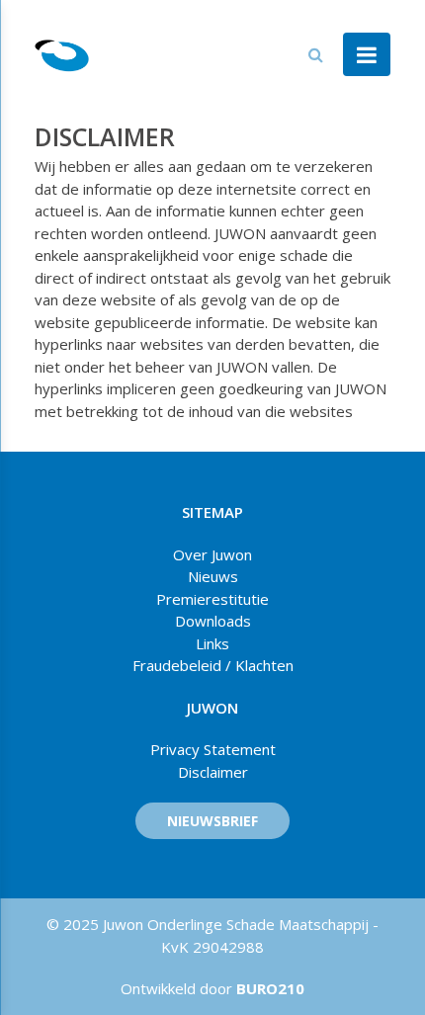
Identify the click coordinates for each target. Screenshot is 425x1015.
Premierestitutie (212, 599)
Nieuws (213, 576)
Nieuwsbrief (212, 820)
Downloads (213, 621)
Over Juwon (212, 554)
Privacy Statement (213, 749)
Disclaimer (213, 772)
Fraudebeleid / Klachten (213, 665)
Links (212, 643)
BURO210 (268, 988)
